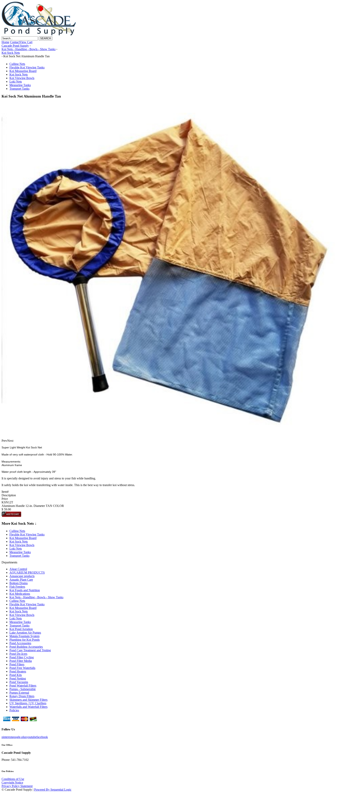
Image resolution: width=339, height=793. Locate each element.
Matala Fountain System (24, 636)
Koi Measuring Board (22, 71)
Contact (15, 42)
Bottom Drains (18, 583)
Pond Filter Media (20, 661)
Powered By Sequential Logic (52, 789)
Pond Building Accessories (26, 646)
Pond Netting (17, 678)
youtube (31, 737)
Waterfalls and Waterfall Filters (28, 706)
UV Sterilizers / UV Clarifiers (27, 703)
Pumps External (19, 692)
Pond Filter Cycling (21, 657)
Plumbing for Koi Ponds (24, 639)
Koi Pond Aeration (21, 629)
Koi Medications (19, 593)
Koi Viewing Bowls (21, 78)
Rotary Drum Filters (21, 696)
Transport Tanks (19, 88)
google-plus (19, 737)
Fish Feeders (17, 586)
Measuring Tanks (20, 85)
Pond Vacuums (18, 682)
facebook (42, 737)
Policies (14, 710)
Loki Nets (15, 81)
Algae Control (18, 569)
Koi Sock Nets (18, 74)
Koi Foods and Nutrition (24, 590)
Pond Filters (16, 664)
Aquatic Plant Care (21, 579)
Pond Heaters (17, 671)
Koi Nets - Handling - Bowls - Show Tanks (36, 597)
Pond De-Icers (18, 653)
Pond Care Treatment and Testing (30, 650)
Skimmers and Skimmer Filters (28, 699)
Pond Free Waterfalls (22, 668)
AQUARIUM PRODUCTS (27, 572)
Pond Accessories (20, 643)
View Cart (26, 42)
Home (5, 42)
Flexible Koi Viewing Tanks (27, 67)
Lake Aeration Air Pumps (25, 632)
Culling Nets (17, 64)
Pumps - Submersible (22, 689)
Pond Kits (15, 675)
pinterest (7, 737)
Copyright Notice (12, 782)
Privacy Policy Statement (17, 786)
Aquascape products (22, 576)
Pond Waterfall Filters (22, 685)
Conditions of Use (13, 779)
